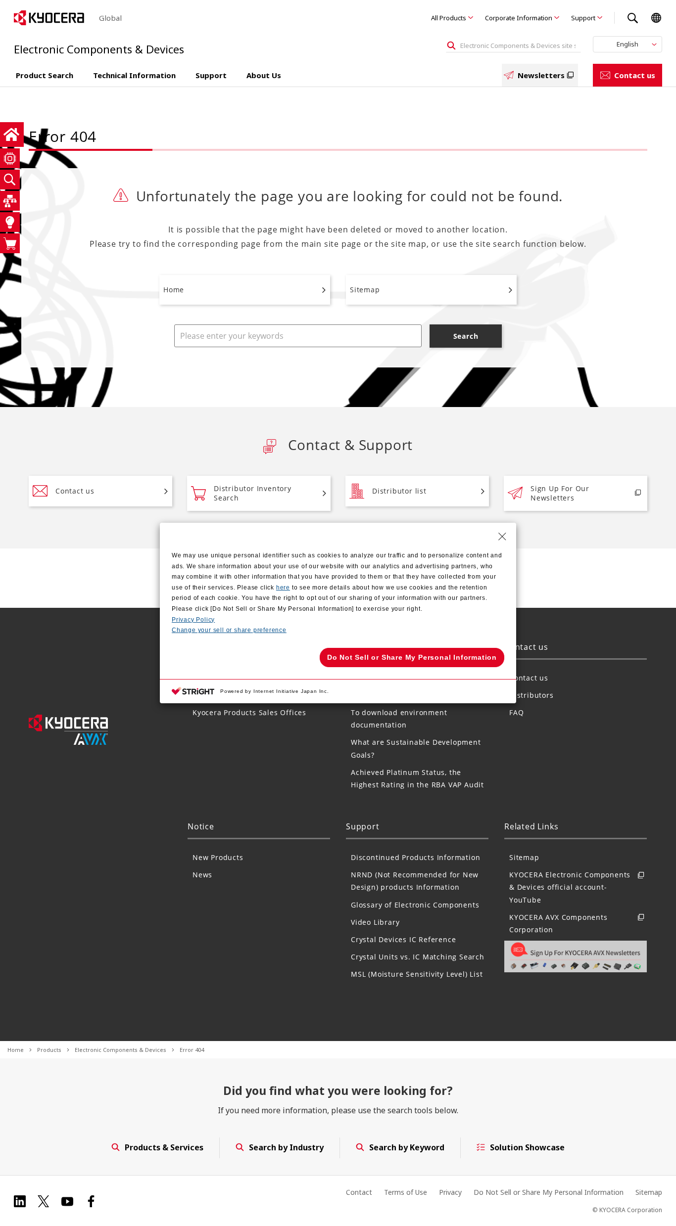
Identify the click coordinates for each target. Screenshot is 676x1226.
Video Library (375, 922)
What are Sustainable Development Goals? (416, 748)
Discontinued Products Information (415, 857)
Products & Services (164, 1147)
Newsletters (541, 75)
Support (583, 17)
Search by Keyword (406, 1147)
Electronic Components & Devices (120, 1049)
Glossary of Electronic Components (415, 904)
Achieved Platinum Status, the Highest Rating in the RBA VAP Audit (417, 778)
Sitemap (365, 289)
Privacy (450, 1192)
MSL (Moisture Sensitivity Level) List (417, 974)
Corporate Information (518, 17)
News (202, 874)
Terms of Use (405, 1192)
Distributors (531, 695)
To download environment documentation (399, 718)
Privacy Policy (193, 619)
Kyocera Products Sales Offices (249, 712)
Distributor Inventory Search (252, 493)
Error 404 (192, 1049)
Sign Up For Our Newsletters (560, 493)
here (283, 587)
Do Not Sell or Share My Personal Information (549, 1192)
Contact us (634, 75)
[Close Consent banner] (502, 536)
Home (173, 289)
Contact (359, 1192)
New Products (218, 857)
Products (49, 1049)
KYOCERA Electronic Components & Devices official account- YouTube (569, 887)
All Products (448, 17)
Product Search (44, 75)
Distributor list (399, 491)
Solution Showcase (527, 1147)
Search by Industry (286, 1147)
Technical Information (134, 75)
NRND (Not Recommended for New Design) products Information (415, 881)
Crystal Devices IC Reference (403, 939)
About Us (263, 75)
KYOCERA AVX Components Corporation (558, 923)
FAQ (516, 712)
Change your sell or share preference (229, 630)
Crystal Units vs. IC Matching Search (417, 956)
